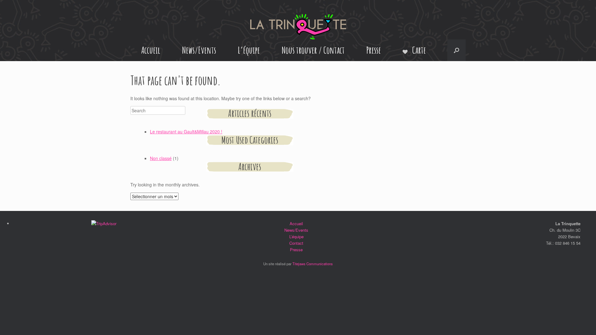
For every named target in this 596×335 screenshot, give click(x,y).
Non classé (161, 158)
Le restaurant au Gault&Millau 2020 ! (186, 131)
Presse (373, 50)
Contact (296, 243)
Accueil (150, 50)
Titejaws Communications (312, 263)
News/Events (199, 50)
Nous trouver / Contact (313, 50)
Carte (419, 50)
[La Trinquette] (298, 26)
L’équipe (249, 50)
